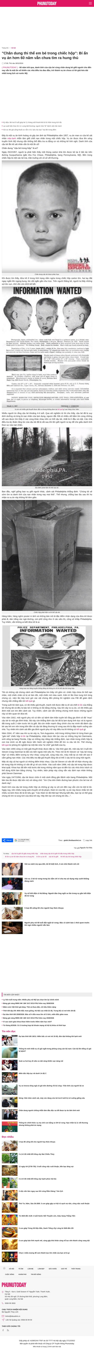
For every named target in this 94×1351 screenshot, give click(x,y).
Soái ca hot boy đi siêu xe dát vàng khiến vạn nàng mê (41, 1061)
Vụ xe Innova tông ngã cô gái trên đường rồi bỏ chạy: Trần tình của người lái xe (51, 1086)
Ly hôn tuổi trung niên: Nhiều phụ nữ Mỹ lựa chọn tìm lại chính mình (31, 1000)
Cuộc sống (9, 1274)
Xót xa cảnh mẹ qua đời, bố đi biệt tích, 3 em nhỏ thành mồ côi (51, 864)
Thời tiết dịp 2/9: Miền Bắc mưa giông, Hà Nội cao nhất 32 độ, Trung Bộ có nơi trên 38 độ (39, 1011)
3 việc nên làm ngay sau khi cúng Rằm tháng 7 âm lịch (41, 1191)
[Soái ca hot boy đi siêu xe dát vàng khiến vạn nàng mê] (10, 1065)
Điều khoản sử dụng (39, 1346)
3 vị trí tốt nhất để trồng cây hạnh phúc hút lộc (37, 1179)
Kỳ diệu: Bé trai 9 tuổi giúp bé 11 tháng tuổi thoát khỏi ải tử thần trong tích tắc (32, 122)
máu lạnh (11, 138)
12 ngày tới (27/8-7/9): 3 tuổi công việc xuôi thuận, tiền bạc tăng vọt (46, 1166)
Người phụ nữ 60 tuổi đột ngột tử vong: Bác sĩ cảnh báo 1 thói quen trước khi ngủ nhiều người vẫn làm (56, 924)
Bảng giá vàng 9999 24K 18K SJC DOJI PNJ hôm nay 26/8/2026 (28, 1003)
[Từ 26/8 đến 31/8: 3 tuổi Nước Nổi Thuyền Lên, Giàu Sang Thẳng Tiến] (10, 1220)
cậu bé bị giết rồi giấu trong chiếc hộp (24, 853)
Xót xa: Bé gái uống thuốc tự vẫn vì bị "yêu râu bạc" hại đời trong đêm (29, 130)
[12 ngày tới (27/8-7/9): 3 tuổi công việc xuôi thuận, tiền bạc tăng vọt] (10, 1170)
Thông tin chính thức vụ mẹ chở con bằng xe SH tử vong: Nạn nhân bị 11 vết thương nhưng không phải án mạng (53, 1124)
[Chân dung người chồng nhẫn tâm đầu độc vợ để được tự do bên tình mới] (10, 1114)
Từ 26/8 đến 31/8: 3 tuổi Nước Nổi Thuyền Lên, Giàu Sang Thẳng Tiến (47, 1216)
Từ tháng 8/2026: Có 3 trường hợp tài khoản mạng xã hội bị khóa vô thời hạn (34, 1025)
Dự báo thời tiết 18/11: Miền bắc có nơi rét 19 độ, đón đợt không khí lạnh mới (50, 1036)
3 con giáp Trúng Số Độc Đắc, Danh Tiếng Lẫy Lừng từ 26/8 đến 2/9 (46, 1228)
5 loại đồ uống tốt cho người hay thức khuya (44, 908)
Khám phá (22, 1274)
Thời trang (76, 1269)
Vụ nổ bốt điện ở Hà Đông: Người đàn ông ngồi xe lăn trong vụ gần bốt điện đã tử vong (57, 894)
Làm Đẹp (41, 1269)
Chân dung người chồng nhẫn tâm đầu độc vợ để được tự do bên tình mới (49, 1110)
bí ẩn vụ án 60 (41, 857)
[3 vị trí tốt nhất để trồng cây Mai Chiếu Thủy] (10, 1158)
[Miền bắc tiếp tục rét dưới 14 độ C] (10, 1077)
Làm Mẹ (30, 1269)
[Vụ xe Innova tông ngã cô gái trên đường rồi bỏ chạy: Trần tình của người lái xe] (10, 1089)
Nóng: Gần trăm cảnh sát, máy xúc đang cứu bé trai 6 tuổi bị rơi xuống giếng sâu (52, 1098)
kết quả (60, 409)
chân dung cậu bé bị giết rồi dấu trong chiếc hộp (57, 853)
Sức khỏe (53, 1269)
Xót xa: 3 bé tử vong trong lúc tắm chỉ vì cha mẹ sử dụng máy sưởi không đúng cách (56, 880)
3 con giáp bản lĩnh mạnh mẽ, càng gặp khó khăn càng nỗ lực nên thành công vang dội (54, 1241)
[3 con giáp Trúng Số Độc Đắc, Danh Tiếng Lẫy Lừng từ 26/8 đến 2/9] (10, 1232)
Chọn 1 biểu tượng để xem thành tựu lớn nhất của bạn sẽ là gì (44, 1253)
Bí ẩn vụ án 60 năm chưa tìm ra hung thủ (19, 857)
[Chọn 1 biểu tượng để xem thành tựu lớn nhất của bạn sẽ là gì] (10, 1257)
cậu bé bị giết (53, 857)
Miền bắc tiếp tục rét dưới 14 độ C (32, 1073)
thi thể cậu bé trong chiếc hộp (71, 857)
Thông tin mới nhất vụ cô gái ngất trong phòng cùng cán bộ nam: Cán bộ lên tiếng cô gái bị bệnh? (55, 1050)
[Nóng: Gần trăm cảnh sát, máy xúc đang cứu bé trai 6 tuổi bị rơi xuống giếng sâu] (10, 1102)
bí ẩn (80, 705)
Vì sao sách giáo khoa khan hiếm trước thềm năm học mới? (27, 1022)
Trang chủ (5, 48)
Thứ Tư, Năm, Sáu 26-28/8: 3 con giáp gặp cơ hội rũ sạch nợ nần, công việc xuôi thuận (54, 1203)
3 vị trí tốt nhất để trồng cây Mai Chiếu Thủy (36, 1154)
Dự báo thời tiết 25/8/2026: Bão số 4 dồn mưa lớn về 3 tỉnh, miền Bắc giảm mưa (35, 1014)
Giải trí (64, 1269)
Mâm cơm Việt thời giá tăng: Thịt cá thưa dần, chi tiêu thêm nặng (29, 1007)
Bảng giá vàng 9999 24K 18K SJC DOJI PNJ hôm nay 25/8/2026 (28, 1018)
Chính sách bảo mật (54, 1346)
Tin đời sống (36, 1274)
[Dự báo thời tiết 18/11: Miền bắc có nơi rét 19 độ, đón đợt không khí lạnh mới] (10, 1040)
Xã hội (13, 48)
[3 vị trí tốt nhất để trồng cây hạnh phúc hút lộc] (10, 1183)
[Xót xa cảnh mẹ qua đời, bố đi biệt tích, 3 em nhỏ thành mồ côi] (12, 869)
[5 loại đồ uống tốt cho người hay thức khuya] (12, 913)
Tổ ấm (20, 1269)
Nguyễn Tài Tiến (86, 848)
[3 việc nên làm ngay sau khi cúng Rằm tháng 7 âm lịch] (10, 1195)
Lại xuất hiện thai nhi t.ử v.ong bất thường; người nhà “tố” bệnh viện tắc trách (32, 126)
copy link (89, 840)
